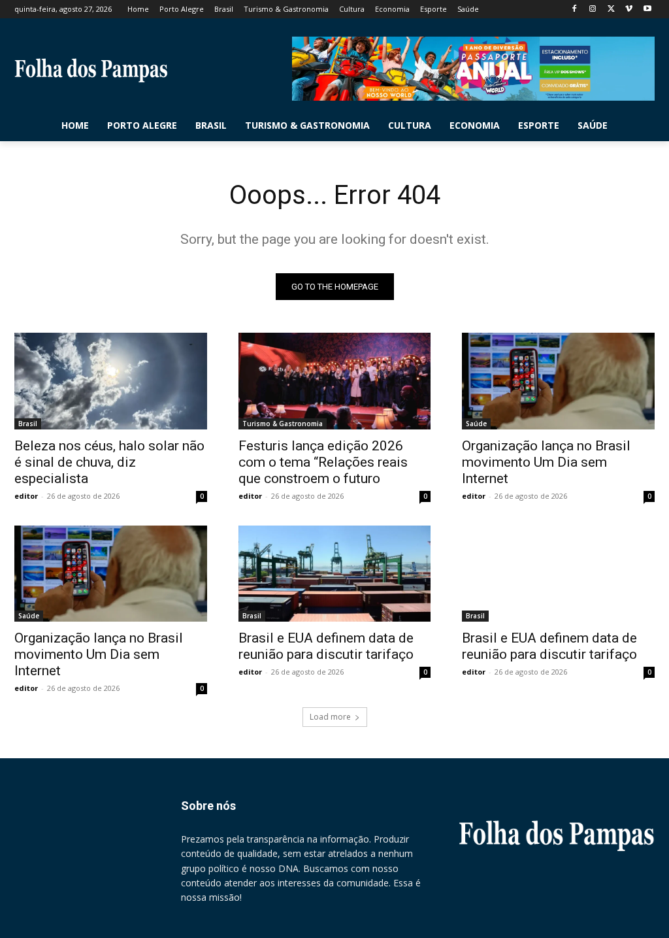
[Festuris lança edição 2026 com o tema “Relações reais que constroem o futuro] (334, 381)
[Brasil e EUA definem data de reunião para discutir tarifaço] (334, 574)
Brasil (27, 423)
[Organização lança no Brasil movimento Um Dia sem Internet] (558, 381)
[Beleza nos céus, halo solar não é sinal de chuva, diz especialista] (110, 381)
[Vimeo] (628, 9)
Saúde (476, 423)
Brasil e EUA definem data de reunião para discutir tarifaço (326, 646)
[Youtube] (647, 9)
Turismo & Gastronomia (282, 423)
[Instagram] (592, 9)
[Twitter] (611, 9)
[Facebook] (574, 9)
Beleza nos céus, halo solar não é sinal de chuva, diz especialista (109, 462)
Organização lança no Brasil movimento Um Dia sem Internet (546, 462)
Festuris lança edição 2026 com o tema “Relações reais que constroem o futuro (323, 462)
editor (26, 496)
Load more (330, 716)
